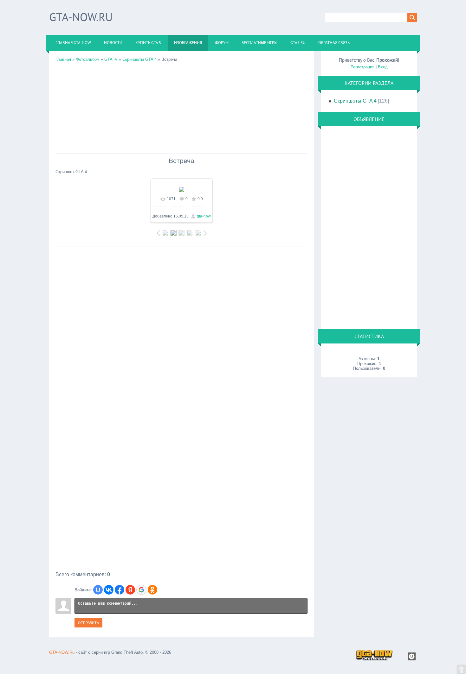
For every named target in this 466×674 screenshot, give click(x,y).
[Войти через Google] (141, 590)
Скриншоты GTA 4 (139, 59)
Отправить (88, 623)
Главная (63, 59)
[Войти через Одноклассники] (152, 590)
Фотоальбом (88, 59)
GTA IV (111, 59)
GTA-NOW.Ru (81, 16)
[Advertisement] (181, 106)
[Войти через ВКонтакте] (108, 590)
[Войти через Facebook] (119, 590)
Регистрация (362, 67)
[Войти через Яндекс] (130, 590)
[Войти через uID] (98, 590)
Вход (383, 67)
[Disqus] (181, 329)
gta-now (204, 216)
